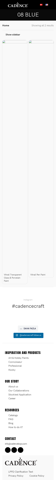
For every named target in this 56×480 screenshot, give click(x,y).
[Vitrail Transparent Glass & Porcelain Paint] (14, 156)
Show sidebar (13, 34)
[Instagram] (14, 450)
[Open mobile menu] (3, 5)
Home (5, 25)
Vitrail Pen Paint (37, 274)
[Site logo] (18, 4)
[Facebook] (8, 450)
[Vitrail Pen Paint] (41, 156)
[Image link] (21, 461)
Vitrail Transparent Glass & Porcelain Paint (13, 277)
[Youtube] (20, 450)
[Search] (52, 5)
